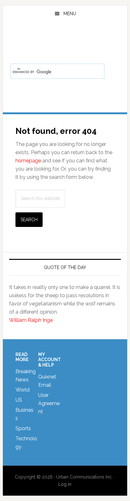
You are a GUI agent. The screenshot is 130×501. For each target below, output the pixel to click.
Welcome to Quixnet (65, 39)
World (22, 390)
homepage (28, 161)
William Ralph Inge (31, 320)
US (18, 400)
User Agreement (49, 403)
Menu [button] (69, 13)
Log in (64, 484)
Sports (23, 428)
